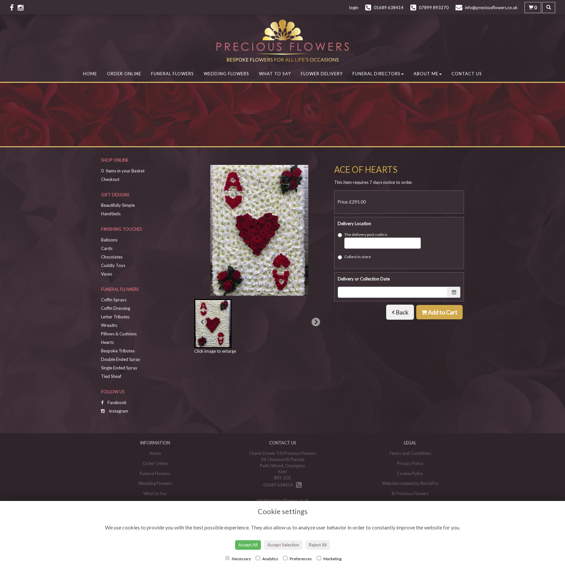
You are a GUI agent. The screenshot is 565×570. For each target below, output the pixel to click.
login (353, 7)
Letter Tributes (115, 316)
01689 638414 (279, 485)
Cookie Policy (410, 473)
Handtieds (111, 213)
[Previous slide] (202, 322)
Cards (106, 248)
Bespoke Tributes (118, 350)
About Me (426, 73)
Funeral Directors (376, 73)
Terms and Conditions (410, 453)
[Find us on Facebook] (14, 7)
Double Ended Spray (120, 359)
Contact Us (467, 73)
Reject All (318, 544)
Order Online (124, 73)
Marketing (332, 558)
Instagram (118, 411)
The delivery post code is (365, 234)
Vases (106, 273)
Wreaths (109, 325)
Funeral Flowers (172, 73)
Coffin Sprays (114, 299)
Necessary (241, 558)
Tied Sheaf (111, 376)
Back (401, 312)
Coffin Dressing (115, 308)
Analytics (270, 558)
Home (90, 73)
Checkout (110, 179)
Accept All (248, 544)
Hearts (107, 342)
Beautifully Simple (118, 205)
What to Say (275, 73)
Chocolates (112, 256)
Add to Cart (442, 312)
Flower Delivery (322, 73)
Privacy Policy (410, 463)
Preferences (300, 558)
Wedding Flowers (226, 73)
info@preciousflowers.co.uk (282, 500)
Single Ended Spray (119, 367)
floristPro (429, 483)
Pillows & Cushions (119, 333)
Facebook (117, 402)
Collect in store (357, 256)
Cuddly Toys (113, 265)
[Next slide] (316, 322)
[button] (212, 323)
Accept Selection (283, 544)
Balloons (109, 239)
